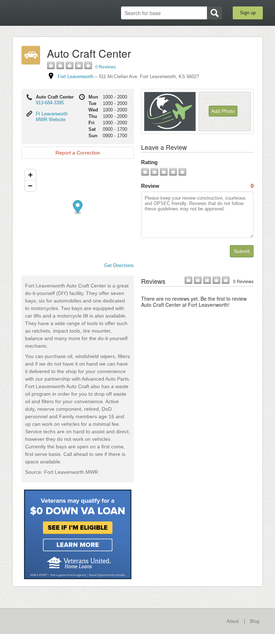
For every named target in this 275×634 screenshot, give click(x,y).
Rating (149, 162)
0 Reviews (105, 67)
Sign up (248, 12)
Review (197, 186)
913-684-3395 (50, 102)
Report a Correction (78, 153)
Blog (254, 621)
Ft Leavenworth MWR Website (52, 116)
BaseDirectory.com (49, 13)
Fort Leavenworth (75, 76)
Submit (242, 251)
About (233, 621)
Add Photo (223, 111)
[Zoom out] (30, 185)
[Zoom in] (30, 175)
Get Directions (119, 265)
